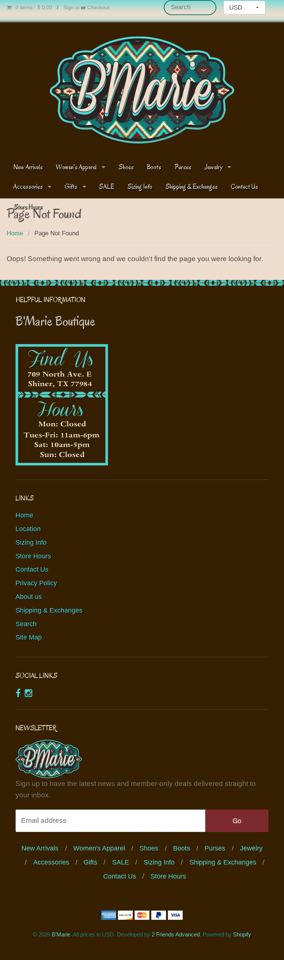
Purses (183, 167)
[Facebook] (18, 693)
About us (29, 596)
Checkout (98, 7)
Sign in (72, 7)
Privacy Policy (36, 583)
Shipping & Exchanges (192, 187)
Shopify (242, 934)
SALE (106, 187)
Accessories (28, 187)
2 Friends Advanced (176, 934)
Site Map (29, 637)
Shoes (126, 167)
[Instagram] (29, 693)
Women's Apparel (76, 167)
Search (26, 624)
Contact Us (244, 187)
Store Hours (33, 556)
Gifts (71, 187)
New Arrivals (28, 167)
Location (28, 529)
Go (237, 820)
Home (15, 233)
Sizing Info (140, 187)
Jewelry (214, 167)
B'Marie (61, 934)
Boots (154, 167)
